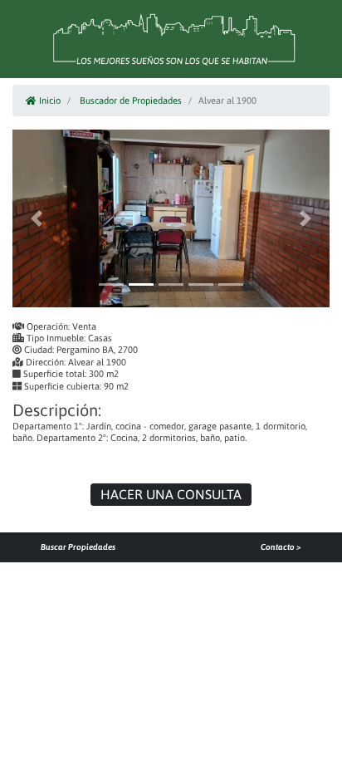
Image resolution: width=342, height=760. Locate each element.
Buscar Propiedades (78, 547)
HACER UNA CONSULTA (171, 494)
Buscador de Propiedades (131, 100)
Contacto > (281, 547)
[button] (36, 218)
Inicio (49, 100)
